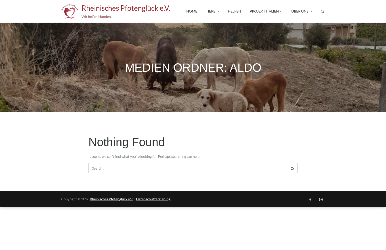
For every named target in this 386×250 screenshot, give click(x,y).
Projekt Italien (264, 11)
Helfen (234, 11)
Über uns (299, 11)
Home (191, 11)
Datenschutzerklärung (153, 199)
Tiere (210, 11)
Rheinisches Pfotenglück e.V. (126, 8)
